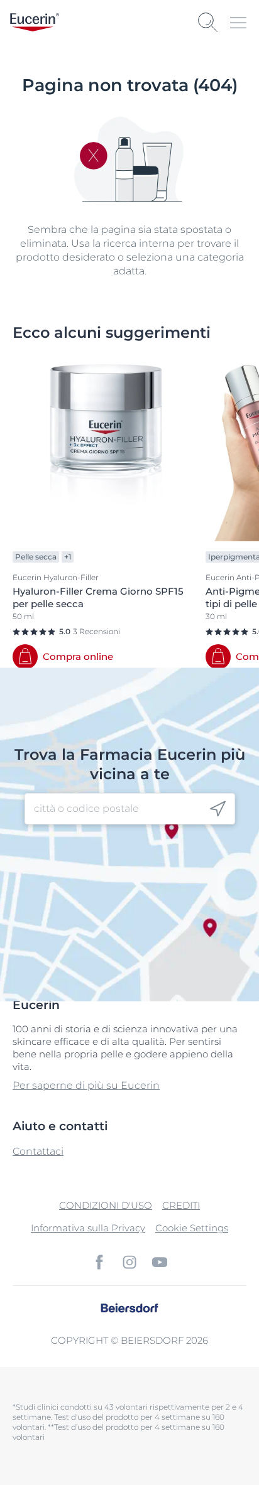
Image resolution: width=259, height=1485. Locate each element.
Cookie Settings (191, 1228)
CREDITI (181, 1205)
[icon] (218, 809)
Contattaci (38, 1151)
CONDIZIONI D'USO (105, 1205)
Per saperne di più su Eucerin (86, 1085)
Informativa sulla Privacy (88, 1228)
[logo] (34, 22)
